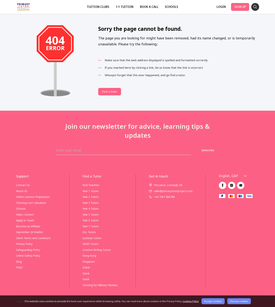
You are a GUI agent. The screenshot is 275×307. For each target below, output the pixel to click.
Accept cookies (213, 301)
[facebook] (222, 185)
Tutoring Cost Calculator (31, 203)
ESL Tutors (89, 232)
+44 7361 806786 (164, 197)
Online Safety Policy (28, 255)
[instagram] (231, 185)
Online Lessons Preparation (33, 197)
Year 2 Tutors (90, 197)
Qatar (86, 273)
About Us (21, 191)
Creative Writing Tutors (96, 250)
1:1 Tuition (124, 7)
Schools (171, 7)
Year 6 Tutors (90, 220)
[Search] (255, 7)
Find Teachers (90, 185)
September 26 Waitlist (29, 232)
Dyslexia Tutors (91, 238)
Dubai (86, 267)
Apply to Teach (25, 220)
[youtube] (240, 185)
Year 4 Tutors (90, 208)
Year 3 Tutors (90, 203)
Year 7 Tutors (90, 226)
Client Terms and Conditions (33, 238)
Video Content (25, 214)
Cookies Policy (191, 301)
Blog (19, 261)
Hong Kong (89, 255)
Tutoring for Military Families (99, 285)
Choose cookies (239, 301)
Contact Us (23, 185)
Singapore (88, 261)
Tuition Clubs (98, 7)
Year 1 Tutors (90, 191)
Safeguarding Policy (28, 250)
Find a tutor (109, 91)
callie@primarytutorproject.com (173, 191)
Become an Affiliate (28, 226)
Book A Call (149, 7)
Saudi (85, 279)
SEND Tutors (90, 244)
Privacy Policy (24, 244)
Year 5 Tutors (90, 214)
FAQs (19, 267)
